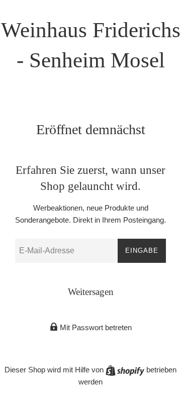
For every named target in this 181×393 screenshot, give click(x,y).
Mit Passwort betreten (95, 327)
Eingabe (141, 250)
